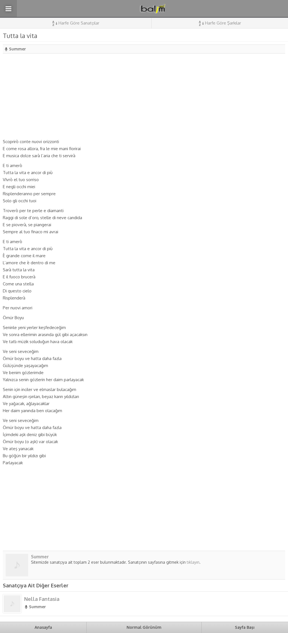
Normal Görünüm (144, 627)
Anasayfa (43, 627)
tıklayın (193, 562)
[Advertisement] (144, 95)
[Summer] (17, 574)
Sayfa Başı (245, 627)
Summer (17, 48)
